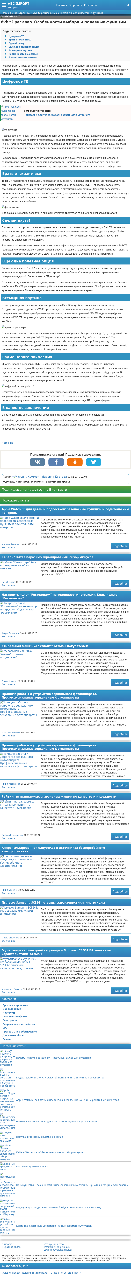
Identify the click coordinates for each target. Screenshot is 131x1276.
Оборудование (12, 1008)
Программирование (15, 1005)
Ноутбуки (9, 1012)
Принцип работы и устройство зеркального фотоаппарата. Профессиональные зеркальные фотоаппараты (49, 695)
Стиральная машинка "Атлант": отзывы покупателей (45, 646)
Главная (61, 5)
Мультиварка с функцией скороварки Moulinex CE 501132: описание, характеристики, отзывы (57, 952)
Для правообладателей (58, 1249)
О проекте (75, 5)
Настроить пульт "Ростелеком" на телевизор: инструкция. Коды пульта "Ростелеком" (60, 596)
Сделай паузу (16, 43)
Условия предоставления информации (25, 1272)
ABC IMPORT (18, 3)
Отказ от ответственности (65, 1272)
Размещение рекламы (57, 1247)
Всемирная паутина (20, 50)
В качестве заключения (23, 57)
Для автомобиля (13, 1035)
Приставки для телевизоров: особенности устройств (57, 114)
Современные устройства (19, 1024)
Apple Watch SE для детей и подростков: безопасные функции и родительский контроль (65, 511)
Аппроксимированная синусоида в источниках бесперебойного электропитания (53, 849)
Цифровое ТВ (16, 36)
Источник (7, 442)
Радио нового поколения (23, 53)
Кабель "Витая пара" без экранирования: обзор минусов (47, 557)
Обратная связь (11, 1247)
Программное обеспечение (20, 1031)
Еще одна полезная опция (24, 46)
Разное (7, 1039)
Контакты (90, 5)
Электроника (8, 547)
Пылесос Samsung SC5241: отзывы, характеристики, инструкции (53, 902)
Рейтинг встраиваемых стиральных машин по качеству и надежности (59, 796)
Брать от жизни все (20, 39)
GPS (5, 1027)
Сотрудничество (54, 1244)
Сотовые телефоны (15, 1016)
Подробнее (120, 546)
